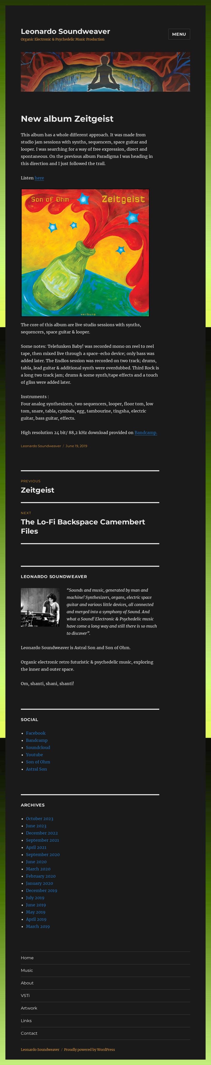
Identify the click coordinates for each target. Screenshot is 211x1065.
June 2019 (36, 904)
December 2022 (42, 833)
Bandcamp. (146, 432)
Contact (29, 1033)
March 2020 (38, 868)
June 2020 (36, 861)
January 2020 (39, 883)
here (39, 177)
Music (27, 970)
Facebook (36, 733)
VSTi (25, 995)
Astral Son (36, 769)
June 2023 (36, 825)
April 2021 (36, 847)
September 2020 (43, 854)
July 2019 (35, 897)
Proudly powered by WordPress (89, 1050)
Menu (179, 34)
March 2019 (38, 926)
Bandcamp (37, 740)
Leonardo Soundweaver (65, 31)
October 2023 (39, 818)
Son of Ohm (38, 761)
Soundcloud (38, 747)
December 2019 (41, 890)
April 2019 (36, 919)
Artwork (29, 1008)
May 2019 (36, 912)
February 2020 (41, 876)
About (27, 983)
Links (26, 1020)
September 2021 (42, 840)
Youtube (34, 754)
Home (27, 957)
